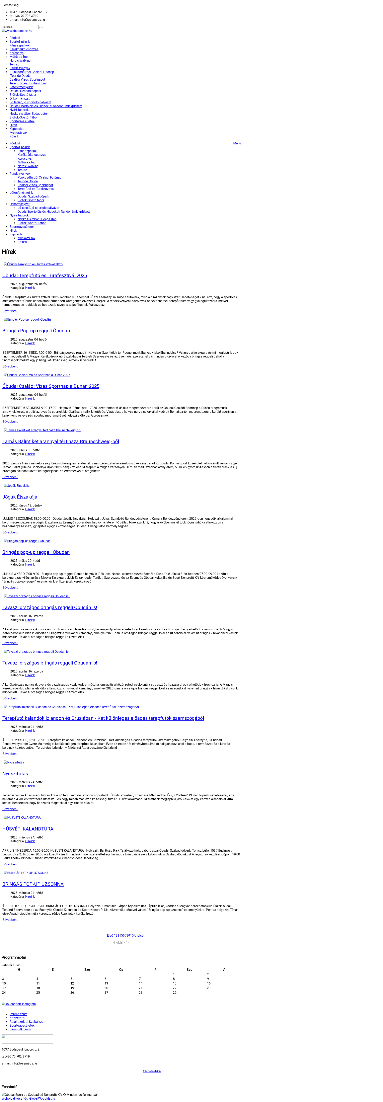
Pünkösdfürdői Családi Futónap (39, 177)
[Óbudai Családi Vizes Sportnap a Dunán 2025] (37, 375)
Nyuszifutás (15, 773)
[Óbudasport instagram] (121, 1004)
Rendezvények (20, 174)
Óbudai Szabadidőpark (33, 196)
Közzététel (17, 1018)
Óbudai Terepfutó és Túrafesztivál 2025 (44, 275)
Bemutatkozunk (20, 1029)
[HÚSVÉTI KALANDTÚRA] (22, 818)
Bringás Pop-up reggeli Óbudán (36, 331)
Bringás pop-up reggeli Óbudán (36, 552)
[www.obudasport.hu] (17, 31)
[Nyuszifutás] (14, 762)
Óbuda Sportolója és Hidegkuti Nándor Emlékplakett (54, 211)
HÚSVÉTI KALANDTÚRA (27, 829)
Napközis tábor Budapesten (37, 219)
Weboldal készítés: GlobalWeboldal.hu (28, 1098)
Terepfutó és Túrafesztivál (36, 189)
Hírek (13, 230)
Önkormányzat (20, 204)
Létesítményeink (21, 193)
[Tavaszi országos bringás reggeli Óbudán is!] (37, 596)
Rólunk (22, 242)
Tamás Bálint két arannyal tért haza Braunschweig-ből (60, 441)
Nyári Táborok (19, 215)
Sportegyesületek (22, 227)
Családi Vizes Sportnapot (35, 185)
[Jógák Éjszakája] (17, 486)
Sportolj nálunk (20, 147)
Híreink (30, 288)
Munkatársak (26, 238)
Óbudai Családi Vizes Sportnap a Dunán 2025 (50, 386)
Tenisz (22, 170)
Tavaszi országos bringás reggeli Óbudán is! (49, 607)
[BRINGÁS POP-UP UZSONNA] (26, 873)
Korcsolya (25, 158)
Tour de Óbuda (28, 181)
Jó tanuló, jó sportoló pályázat (38, 208)
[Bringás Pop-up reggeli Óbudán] (27, 319)
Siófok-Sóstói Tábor (32, 223)
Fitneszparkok (28, 151)
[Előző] (113, 935)
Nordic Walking (28, 166)
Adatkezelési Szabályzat (27, 1022)
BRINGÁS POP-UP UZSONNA (33, 884)
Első (110, 935)
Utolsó (139, 935)
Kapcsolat (17, 234)
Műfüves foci (27, 162)
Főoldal (15, 143)
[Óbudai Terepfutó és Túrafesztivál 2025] (33, 264)
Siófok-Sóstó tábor (31, 200)
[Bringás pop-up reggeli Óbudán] (27, 541)
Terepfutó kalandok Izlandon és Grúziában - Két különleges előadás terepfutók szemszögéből (103, 718)
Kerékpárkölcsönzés (32, 155)
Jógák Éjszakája (19, 497)
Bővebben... (10, 311)
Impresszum (18, 1014)
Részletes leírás (152, 1071)
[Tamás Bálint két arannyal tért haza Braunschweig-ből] (42, 430)
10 (132, 935)
